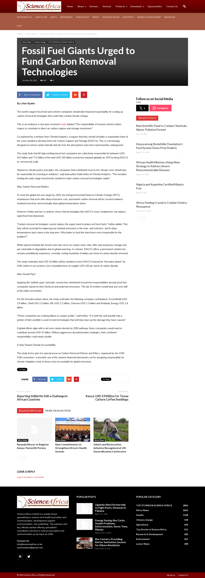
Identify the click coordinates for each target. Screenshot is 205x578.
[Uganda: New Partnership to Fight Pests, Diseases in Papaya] (85, 508)
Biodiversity (128, 17)
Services (107, 6)
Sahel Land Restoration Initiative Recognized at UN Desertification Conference (110, 448)
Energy (95, 17)
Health (53, 17)
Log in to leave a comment (30, 477)
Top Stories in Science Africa (151, 529)
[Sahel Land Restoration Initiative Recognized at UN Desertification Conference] (111, 430)
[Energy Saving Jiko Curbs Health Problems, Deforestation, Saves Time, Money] (85, 524)
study (63, 124)
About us (171, 575)
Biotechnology (24, 17)
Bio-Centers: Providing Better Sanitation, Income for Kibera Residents (110, 542)
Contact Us (172, 6)
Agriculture (41, 17)
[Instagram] (20, 556)
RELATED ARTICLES (30, 410)
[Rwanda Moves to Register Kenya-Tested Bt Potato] (34, 430)
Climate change (39, 42)
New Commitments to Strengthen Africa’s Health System (71, 448)
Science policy (82, 17)
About (80, 6)
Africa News (27, 42)
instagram (162, 108)
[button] (184, 6)
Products (120, 6)
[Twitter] (29, 556)
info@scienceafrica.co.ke (29, 544)
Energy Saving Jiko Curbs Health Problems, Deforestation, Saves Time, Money (111, 525)
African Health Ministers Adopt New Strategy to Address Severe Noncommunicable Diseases (158, 166)
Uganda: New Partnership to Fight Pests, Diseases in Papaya (110, 507)
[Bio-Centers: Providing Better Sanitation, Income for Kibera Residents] (85, 543)
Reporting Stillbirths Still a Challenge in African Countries (42, 397)
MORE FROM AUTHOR (58, 410)
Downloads (136, 6)
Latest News (143, 543)
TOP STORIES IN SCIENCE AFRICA (61, 42)
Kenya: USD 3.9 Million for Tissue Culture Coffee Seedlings (107, 397)
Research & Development (149, 17)
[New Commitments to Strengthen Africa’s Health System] (72, 430)
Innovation (169, 17)
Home (70, 6)
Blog (19, 26)
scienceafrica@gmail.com (30, 547)
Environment (66, 17)
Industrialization (110, 17)
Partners (93, 6)
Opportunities (154, 6)
